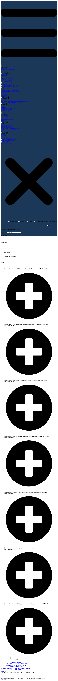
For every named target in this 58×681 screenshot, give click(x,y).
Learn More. (3, 679)
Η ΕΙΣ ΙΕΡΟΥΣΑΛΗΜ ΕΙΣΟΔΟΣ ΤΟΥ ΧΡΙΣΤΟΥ (16, 663)
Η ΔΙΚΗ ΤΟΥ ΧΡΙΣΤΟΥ (16, 669)
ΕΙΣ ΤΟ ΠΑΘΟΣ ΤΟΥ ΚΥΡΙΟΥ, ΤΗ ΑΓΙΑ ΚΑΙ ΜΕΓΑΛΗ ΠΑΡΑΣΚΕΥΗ (16, 668)
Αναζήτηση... (4, 232)
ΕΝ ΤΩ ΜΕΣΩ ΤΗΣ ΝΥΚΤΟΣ (16, 666)
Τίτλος (16, 660)
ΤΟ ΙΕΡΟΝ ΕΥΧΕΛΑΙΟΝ (16, 662)
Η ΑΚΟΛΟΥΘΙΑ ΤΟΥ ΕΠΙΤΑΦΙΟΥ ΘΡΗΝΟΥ (16, 665)
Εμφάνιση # (4, 658)
